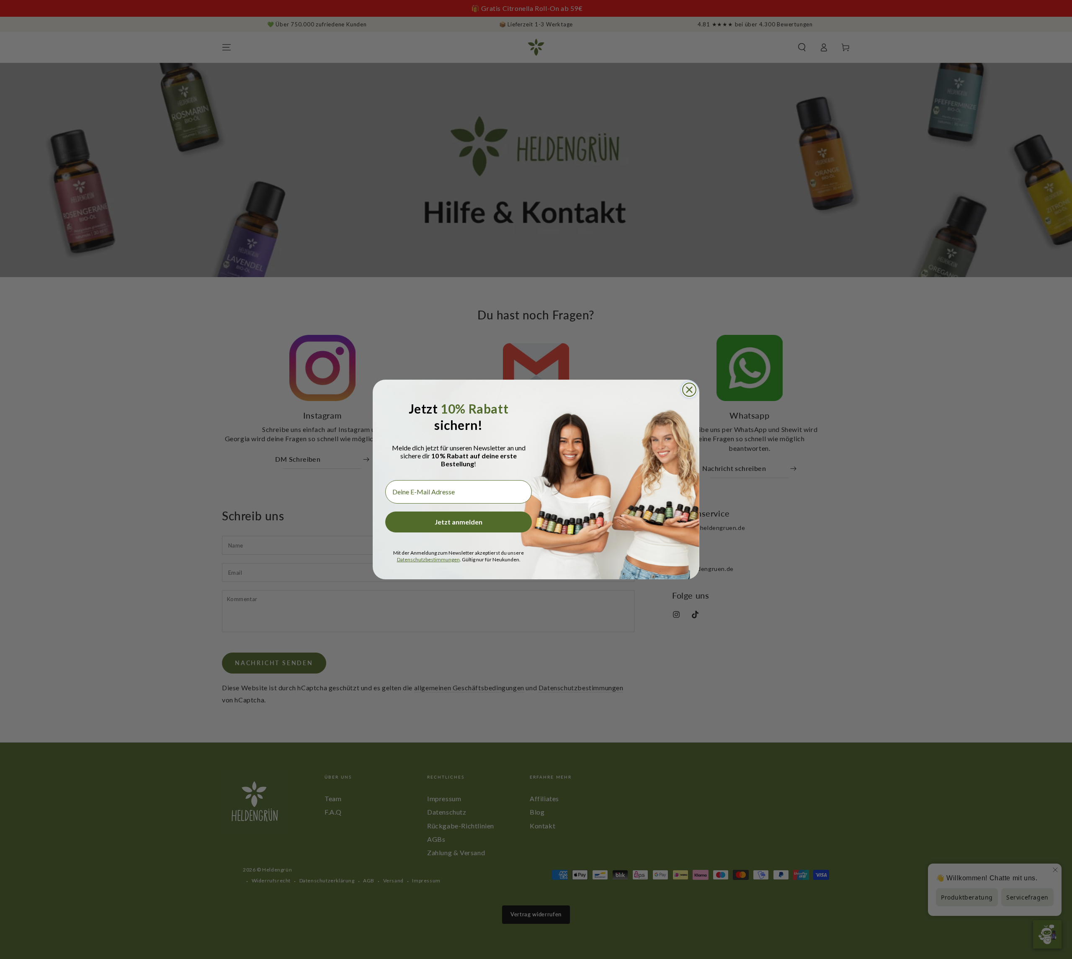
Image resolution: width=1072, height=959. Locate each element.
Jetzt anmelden (458, 522)
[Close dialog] (689, 389)
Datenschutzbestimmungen (428, 559)
